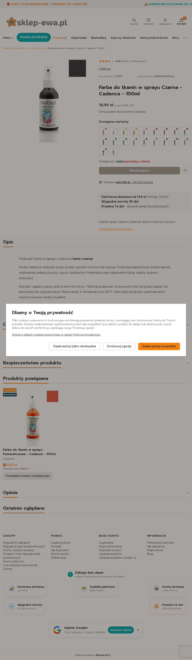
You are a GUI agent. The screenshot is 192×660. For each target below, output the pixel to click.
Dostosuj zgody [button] (119, 346)
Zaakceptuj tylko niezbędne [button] (74, 346)
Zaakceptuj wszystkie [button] (159, 346)
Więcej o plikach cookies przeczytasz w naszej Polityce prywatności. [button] (56, 335)
